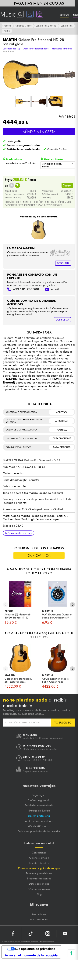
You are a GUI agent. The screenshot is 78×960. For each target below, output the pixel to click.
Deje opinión (39, 555)
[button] (22, 101)
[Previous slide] (5, 604)
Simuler (67, 185)
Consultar (62, 319)
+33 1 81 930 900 (42, 760)
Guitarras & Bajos (23, 25)
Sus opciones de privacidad (35, 949)
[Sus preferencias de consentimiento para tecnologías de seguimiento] (71, 953)
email (55, 289)
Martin (7, 30)
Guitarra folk (67, 25)
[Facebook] (13, 933)
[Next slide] (72, 604)
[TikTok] (30, 933)
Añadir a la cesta (39, 131)
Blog (39, 894)
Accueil (7, 25)
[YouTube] (64, 933)
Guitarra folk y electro (46, 25)
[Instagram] (47, 933)
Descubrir (63, 263)
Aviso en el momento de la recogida (31, 955)
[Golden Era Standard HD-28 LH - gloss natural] (38, 229)
